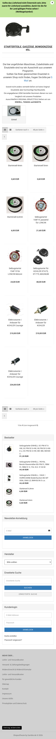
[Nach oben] (48, 734)
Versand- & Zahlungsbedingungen (16, 665)
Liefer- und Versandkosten (13, 660)
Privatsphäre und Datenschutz (14, 703)
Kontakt (5, 689)
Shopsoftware (19, 735)
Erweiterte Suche (28, 594)
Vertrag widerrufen (11, 728)
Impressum (6, 694)
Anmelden (28, 538)
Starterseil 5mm (41, 165)
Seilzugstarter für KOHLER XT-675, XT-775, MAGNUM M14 (41, 271)
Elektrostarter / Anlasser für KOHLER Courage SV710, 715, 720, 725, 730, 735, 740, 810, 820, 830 (15, 374)
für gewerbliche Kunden (11, 679)
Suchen (28, 588)
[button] (5, 130)
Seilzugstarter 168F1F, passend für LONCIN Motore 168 (40, 220)
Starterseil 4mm (15, 165)
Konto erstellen (10, 636)
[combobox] (22, 130)
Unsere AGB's (7, 698)
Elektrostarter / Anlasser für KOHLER (41, 323)
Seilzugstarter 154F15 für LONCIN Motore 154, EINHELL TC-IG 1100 (15, 271)
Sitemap (5, 684)
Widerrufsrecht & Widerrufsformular (16, 669)
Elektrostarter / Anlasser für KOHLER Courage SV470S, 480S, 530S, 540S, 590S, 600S (15, 323)
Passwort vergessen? (13, 640)
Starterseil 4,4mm (15, 217)
